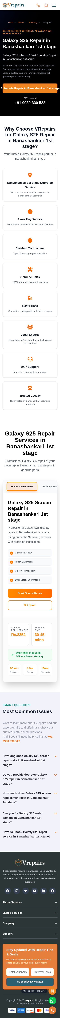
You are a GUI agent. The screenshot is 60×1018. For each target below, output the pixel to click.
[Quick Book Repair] (52, 991)
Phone (21, 22)
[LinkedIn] (43, 891)
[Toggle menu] (54, 5)
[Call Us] (52, 1010)
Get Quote (30, 605)
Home (10, 22)
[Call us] (38, 5)
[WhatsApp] (52, 1000)
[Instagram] (16, 891)
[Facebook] (7, 891)
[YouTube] (34, 891)
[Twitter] (25, 891)
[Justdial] (52, 891)
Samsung (33, 22)
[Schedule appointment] (46, 5)
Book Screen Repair (30, 593)
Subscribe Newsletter (30, 981)
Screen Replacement (22, 486)
